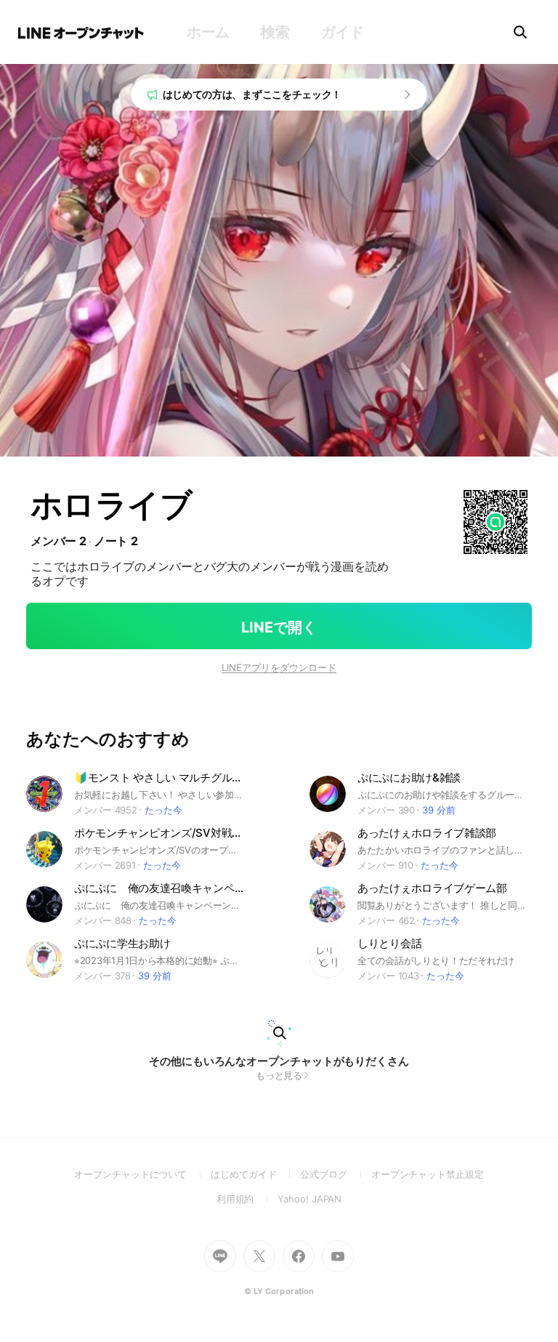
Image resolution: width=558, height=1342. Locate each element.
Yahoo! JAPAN (309, 1199)
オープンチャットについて (142, 1174)
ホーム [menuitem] (208, 32)
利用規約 (247, 1199)
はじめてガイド (255, 1174)
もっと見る (279, 1075)
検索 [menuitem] (275, 32)
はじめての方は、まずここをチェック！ (252, 94)
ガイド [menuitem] (342, 32)
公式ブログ (335, 1174)
